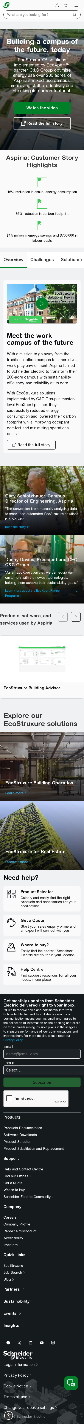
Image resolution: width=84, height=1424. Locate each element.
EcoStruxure (13, 1266)
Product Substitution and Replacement (33, 1149)
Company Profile (16, 1224)
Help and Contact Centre (23, 1169)
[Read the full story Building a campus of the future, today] (42, 123)
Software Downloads (20, 1135)
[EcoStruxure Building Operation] (42, 766)
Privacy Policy (12, 1040)
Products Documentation (22, 1128)
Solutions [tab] (70, 259)
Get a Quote (12, 1183)
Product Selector (17, 1142)
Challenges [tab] (42, 259)
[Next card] (76, 619)
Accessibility (13, 1238)
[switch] (8, 1415)
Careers (10, 1217)
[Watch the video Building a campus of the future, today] (42, 108)
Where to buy (14, 1190)
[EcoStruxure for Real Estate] (42, 835)
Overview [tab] (13, 259)
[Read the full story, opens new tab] (31, 445)
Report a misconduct (19, 1231)
